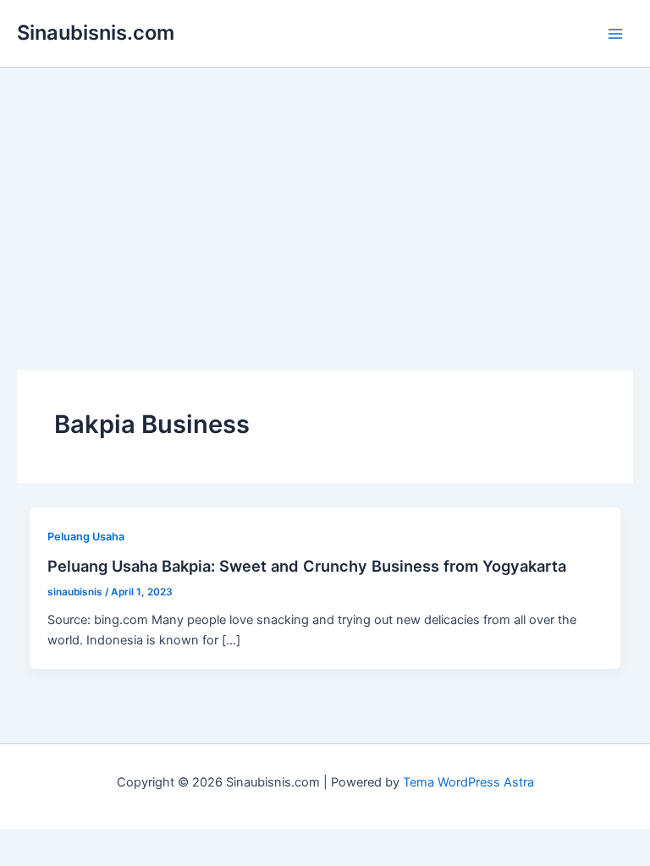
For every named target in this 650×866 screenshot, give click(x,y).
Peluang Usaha (85, 536)
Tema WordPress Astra (468, 782)
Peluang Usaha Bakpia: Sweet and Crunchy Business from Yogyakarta (306, 565)
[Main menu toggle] (615, 34)
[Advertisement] (325, 194)
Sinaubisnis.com (95, 32)
